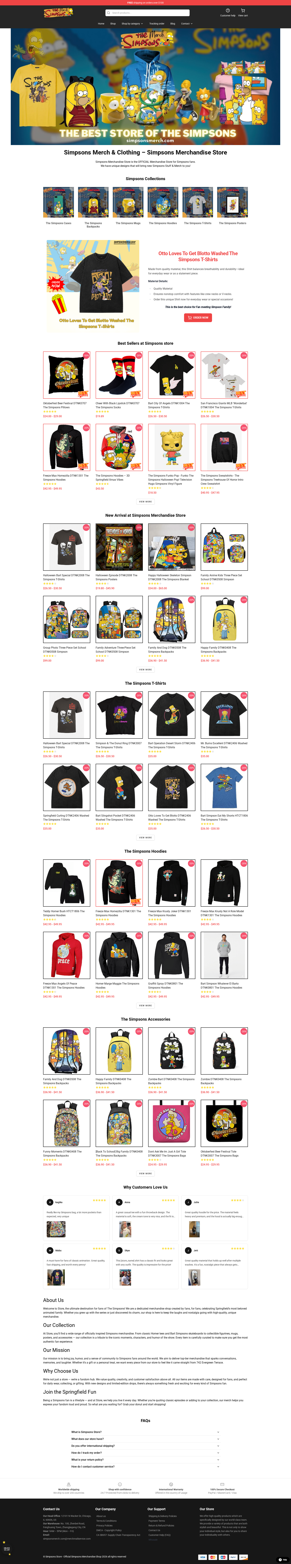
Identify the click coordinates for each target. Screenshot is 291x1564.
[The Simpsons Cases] (58, 202)
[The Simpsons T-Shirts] (197, 202)
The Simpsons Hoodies (163, 223)
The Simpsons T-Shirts (197, 223)
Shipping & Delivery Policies (163, 1516)
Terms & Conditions (106, 1520)
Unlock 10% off (7, 1549)
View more (145, 502)
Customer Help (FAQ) (160, 1535)
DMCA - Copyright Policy (109, 1530)
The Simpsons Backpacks (93, 225)
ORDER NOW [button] (200, 317)
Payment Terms (157, 1520)
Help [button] (285, 1560)
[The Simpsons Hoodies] (163, 202)
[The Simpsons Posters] (232, 202)
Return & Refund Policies (161, 1525)
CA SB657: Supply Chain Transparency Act (118, 1535)
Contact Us (154, 1530)
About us (101, 1516)
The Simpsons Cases (58, 223)
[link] (76, 1218)
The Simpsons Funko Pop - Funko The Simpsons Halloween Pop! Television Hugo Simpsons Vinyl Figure (170, 479)
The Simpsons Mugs (128, 223)
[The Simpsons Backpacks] (93, 202)
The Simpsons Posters (232, 223)
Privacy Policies (104, 1525)
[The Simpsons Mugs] (128, 202)
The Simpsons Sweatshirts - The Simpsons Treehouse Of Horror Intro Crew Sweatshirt (222, 479)
